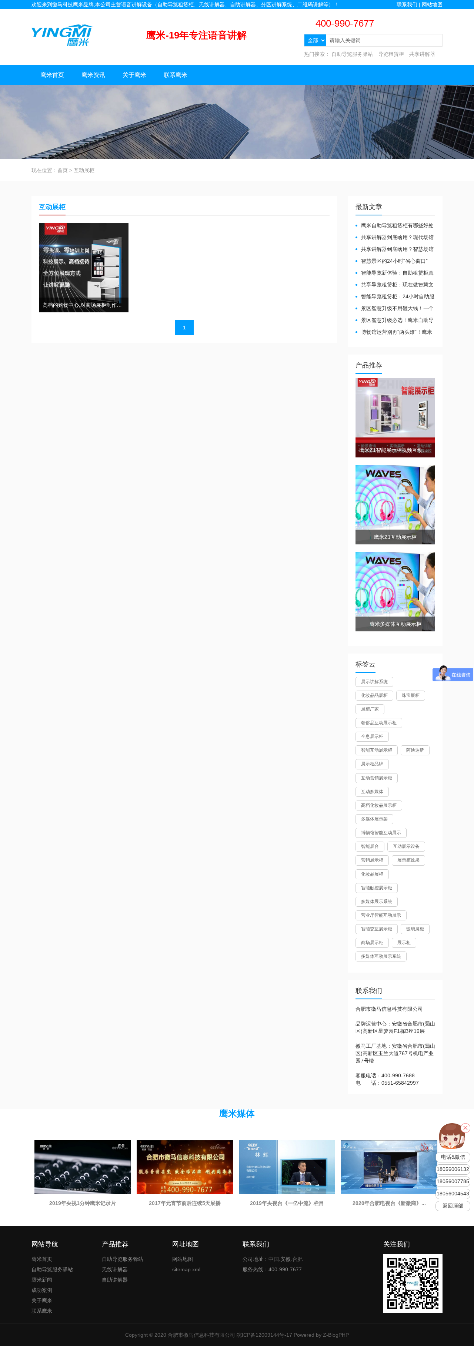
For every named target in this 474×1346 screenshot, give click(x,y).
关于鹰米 (134, 75)
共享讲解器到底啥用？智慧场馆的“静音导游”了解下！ (395, 249)
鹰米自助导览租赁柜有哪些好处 (397, 225)
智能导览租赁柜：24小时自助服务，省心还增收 (395, 297)
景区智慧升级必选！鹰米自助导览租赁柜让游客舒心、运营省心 (395, 320)
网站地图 (432, 4)
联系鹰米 (175, 75)
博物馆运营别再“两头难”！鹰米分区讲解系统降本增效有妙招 (394, 332)
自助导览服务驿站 (352, 54)
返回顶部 (453, 1206)
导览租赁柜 (391, 54)
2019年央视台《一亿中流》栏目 (287, 1203)
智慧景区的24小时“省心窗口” (394, 261)
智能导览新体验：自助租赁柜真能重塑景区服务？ (395, 273)
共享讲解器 (422, 54)
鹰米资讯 (93, 75)
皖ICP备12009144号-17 (264, 1335)
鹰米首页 (52, 75)
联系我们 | (409, 4)
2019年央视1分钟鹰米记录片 (82, 1203)
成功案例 (41, 1290)
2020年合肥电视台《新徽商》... (389, 1203)
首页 (62, 170)
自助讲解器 (115, 1280)
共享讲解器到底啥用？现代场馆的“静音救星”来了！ (395, 237)
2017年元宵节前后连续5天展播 (185, 1203)
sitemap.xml (186, 1269)
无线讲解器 (115, 1269)
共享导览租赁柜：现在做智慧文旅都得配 (395, 285)
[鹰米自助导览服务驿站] (62, 35)
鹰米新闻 (41, 1280)
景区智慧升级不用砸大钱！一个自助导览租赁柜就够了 (395, 308)
